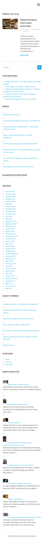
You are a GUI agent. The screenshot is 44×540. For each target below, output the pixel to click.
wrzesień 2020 (10, 239)
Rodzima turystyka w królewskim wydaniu (18, 318)
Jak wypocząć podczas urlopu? (17, 404)
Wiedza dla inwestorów (11, 114)
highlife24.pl (36, 29)
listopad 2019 (10, 251)
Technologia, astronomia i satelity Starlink (20, 86)
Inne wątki (9, 364)
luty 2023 (8, 219)
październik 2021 (11, 224)
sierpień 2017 (10, 281)
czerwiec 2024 (10, 201)
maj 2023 (8, 216)
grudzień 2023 (10, 209)
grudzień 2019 (10, 249)
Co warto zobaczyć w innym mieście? (20, 465)
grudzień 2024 (10, 196)
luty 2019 (8, 273)
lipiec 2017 (9, 283)
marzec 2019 (10, 271)
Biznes (7, 359)
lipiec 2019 (9, 261)
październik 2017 (11, 278)
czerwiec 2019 (10, 263)
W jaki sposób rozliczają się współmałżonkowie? (20, 143)
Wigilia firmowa (8, 345)
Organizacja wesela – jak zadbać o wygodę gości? (20, 304)
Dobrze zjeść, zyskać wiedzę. (18, 384)
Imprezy (25, 31)
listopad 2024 (10, 199)
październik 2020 (11, 236)
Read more (24, 55)
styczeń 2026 (10, 191)
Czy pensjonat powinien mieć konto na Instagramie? (22, 120)
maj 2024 (8, 204)
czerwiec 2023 (10, 214)
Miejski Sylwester (14, 422)
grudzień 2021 (10, 221)
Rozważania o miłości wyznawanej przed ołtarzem (21, 330)
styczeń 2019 (10, 276)
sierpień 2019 (10, 258)
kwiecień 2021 (10, 226)
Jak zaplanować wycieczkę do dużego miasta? (24, 517)
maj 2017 (8, 288)
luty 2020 (8, 244)
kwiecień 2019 (10, 268)
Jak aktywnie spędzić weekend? (19, 483)
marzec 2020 (10, 241)
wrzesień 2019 (10, 256)
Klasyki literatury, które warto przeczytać (28, 23)
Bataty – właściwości (15, 499)
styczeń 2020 (10, 246)
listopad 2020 (10, 234)
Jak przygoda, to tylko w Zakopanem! (16, 324)
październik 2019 (11, 253)
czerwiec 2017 (10, 286)
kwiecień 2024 (10, 206)
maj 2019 (8, 266)
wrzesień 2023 (10, 211)
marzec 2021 (10, 229)
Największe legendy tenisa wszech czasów (20, 99)
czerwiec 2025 (10, 194)
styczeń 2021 (10, 231)
